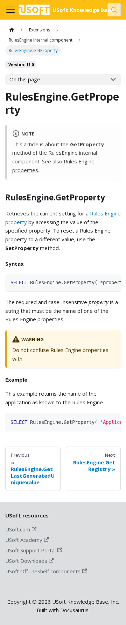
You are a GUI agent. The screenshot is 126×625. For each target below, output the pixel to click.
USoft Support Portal (30, 550)
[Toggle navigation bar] (10, 10)
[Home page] (11, 30)
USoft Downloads (26, 560)
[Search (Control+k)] (114, 9)
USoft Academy (23, 539)
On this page (24, 79)
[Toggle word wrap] (100, 281)
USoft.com (17, 529)
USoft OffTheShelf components (42, 571)
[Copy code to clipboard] (112, 281)
